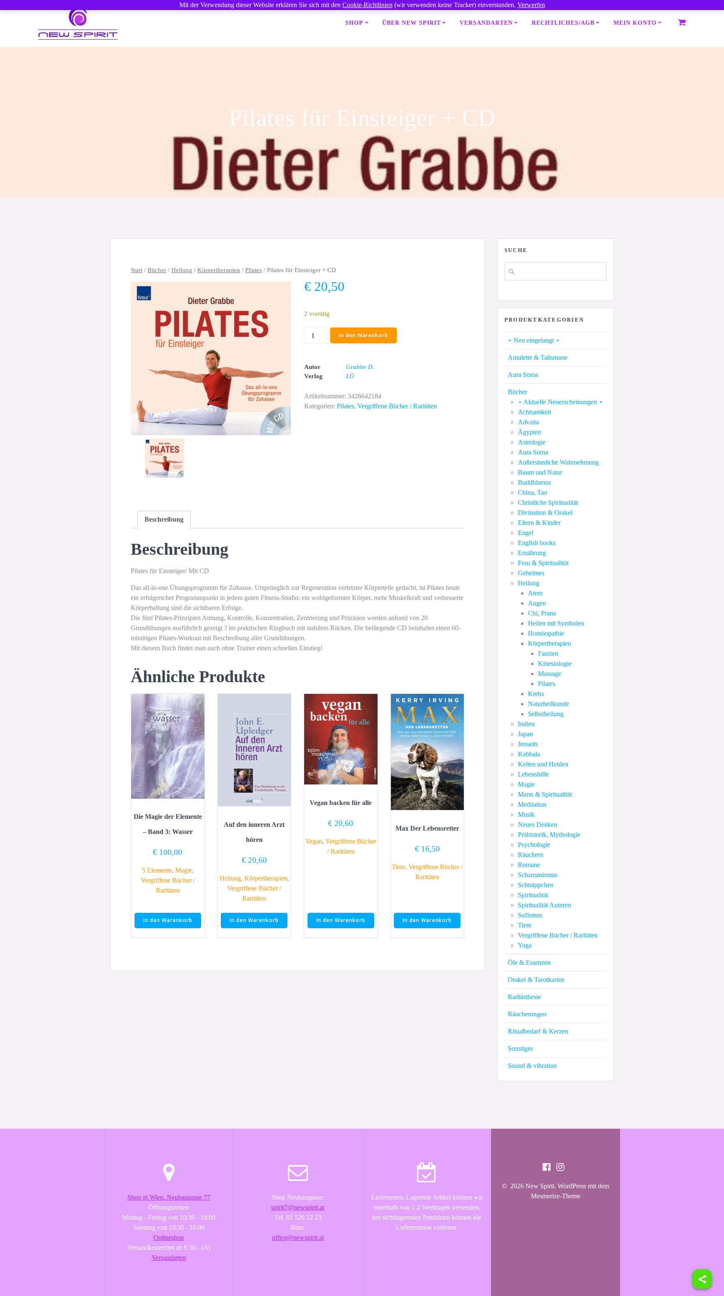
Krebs (536, 693)
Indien (526, 723)
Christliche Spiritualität (548, 502)
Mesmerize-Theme (555, 1196)
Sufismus (530, 915)
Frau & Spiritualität (543, 562)
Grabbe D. (360, 367)
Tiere (398, 866)
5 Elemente (157, 870)
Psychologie (534, 844)
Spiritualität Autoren (544, 905)
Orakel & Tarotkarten (536, 979)
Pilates (253, 270)
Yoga (525, 945)
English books (537, 542)
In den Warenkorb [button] (167, 920)
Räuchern (530, 854)
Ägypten (529, 432)
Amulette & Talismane (537, 357)
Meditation (532, 804)
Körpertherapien (218, 270)
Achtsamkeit (534, 412)
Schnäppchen (535, 884)
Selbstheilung (546, 713)
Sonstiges (520, 1048)
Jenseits (528, 744)
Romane (529, 864)
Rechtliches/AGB (563, 23)
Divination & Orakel (545, 512)
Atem (535, 593)
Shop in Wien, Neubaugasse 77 (168, 1197)
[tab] (164, 519)
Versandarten (486, 23)
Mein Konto (635, 23)
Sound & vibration (532, 1065)
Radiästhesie (524, 996)
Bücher (156, 270)
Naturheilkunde (548, 703)
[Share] (702, 1279)
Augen (537, 603)
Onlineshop (168, 1237)
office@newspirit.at (298, 1237)
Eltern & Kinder (539, 522)
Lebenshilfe (533, 774)
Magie (183, 870)
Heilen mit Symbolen (556, 623)
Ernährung (532, 552)
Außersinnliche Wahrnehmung (558, 462)
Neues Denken (537, 824)
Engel (525, 532)
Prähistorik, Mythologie (549, 834)
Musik (526, 814)
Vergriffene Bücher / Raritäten (397, 406)
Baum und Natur (540, 472)
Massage (549, 673)
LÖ (350, 376)
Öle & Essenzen (529, 962)
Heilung (181, 270)
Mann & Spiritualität (545, 794)
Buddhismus (534, 482)
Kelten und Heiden (543, 764)
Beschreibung (164, 519)
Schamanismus (537, 874)
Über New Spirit (411, 23)
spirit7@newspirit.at (297, 1207)
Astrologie (532, 442)
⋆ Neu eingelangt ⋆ (534, 340)
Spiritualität (533, 895)
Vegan (313, 841)
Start (136, 270)
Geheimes (531, 573)
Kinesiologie (554, 663)
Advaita (528, 422)
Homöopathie (546, 633)
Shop (354, 23)
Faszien (548, 653)
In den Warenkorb (363, 335)
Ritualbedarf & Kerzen (538, 1031)
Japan (525, 734)
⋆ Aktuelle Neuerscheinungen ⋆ (560, 401)
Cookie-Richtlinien (367, 4)
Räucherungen (527, 1014)
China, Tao (532, 492)
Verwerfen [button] (531, 4)
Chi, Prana (542, 613)
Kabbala (529, 754)
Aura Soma (523, 374)
